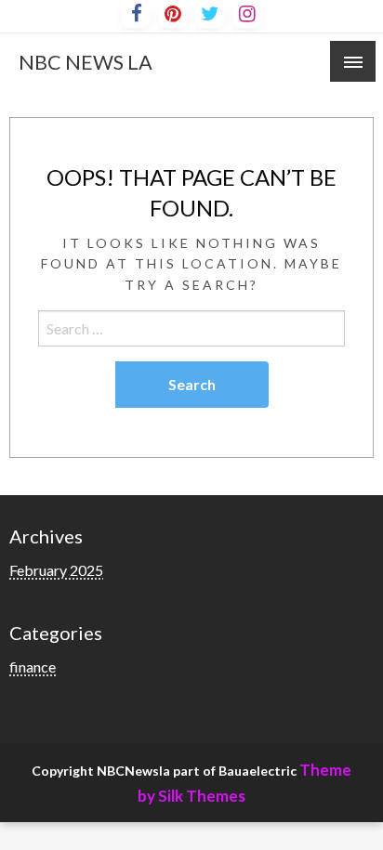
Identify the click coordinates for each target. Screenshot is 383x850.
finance (32, 666)
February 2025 (56, 570)
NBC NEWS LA (85, 62)
